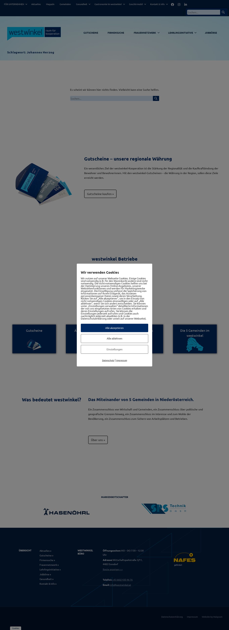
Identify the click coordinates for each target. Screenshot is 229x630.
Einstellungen (115, 349)
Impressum (121, 360)
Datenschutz (108, 360)
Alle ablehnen (114, 338)
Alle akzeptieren (114, 327)
